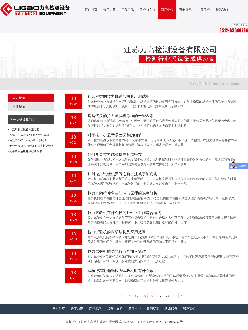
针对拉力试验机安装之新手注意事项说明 (122, 174)
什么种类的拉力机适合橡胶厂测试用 (119, 96)
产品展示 (127, 9)
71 (152, 295)
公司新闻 (18, 98)
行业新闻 (18, 107)
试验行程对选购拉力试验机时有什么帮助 (122, 271)
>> (182, 295)
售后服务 (203, 9)
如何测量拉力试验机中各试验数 (115, 154)
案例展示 (185, 9)
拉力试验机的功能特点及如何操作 (117, 251)
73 (167, 295)
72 (159, 295)
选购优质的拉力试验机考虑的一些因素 (120, 116)
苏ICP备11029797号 (169, 321)
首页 (208, 83)
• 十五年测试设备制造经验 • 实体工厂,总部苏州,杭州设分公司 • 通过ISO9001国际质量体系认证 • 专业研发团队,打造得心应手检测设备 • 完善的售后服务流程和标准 (31, 140)
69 (136, 295)
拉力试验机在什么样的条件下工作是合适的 (124, 212)
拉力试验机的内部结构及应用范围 (117, 232)
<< (122, 295)
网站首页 (91, 9)
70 (144, 295)
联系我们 (222, 9)
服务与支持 (147, 9)
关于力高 (109, 9)
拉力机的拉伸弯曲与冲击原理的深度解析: (123, 193)
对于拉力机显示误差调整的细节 (115, 135)
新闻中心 (167, 9)
